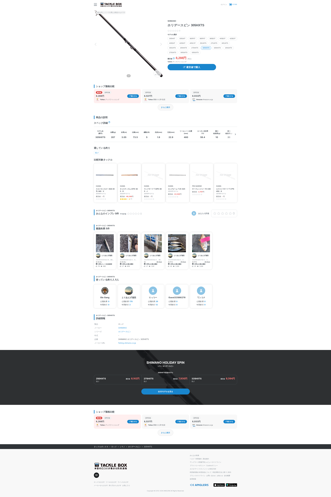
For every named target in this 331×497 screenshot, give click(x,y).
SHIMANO (122, 328)
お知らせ (220, 476)
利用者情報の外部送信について (201, 472)
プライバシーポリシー (197, 465)
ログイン (224, 4)
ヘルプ (192, 459)
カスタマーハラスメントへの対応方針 (203, 469)
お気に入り (126, 485)
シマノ (122, 446)
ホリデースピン (124, 331)
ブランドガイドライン (197, 476)
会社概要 (227, 476)
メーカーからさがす (101, 485)
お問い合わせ (211, 476)
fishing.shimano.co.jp (127, 343)
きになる (157, 74)
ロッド (114, 446)
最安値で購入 (193, 67)
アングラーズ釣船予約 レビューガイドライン (205, 462)
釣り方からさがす (115, 485)
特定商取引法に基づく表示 (222, 472)
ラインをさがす (123, 482)
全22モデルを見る (165, 391)
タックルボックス (101, 446)
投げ (97, 153)
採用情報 (193, 479)
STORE (234, 4)
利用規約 (198, 459)
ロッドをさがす (99, 482)
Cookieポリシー (212, 465)
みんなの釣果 (194, 455)
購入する (134, 96)
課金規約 (206, 459)
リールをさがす (111, 482)
